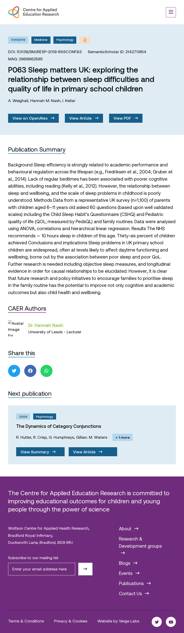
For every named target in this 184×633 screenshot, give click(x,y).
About (125, 528)
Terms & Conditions (26, 620)
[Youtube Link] (171, 622)
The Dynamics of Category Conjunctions (58, 426)
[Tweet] (14, 371)
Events (126, 573)
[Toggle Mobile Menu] (171, 12)
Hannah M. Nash (45, 100)
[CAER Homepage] (33, 12)
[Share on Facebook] (30, 371)
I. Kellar (68, 100)
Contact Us (131, 593)
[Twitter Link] (157, 622)
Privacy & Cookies (70, 620)
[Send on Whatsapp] (46, 371)
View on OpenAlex (31, 118)
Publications (132, 583)
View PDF (123, 118)
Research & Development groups (140, 542)
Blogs (125, 563)
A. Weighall (18, 100)
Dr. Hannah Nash (45, 325)
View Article (81, 118)
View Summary (35, 451)
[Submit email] (85, 569)
